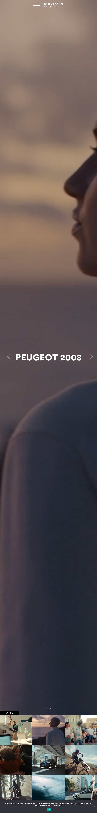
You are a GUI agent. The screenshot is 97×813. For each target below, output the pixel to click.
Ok (49, 809)
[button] (7, 357)
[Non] (94, 807)
